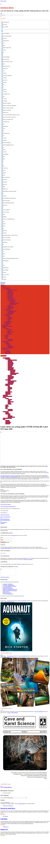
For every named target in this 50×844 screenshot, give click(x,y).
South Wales (10, 340)
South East (10, 317)
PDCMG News (11, 297)
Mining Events (10, 313)
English (4, 553)
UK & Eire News (6, 287)
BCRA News (10, 292)
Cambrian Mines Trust (12, 310)
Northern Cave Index (7, 592)
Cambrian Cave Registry (7, 584)
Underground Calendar (7, 348)
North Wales (10, 339)
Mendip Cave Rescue (14, 303)
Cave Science (8, 324)
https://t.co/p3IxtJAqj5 (22, 600)
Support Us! (7, 353)
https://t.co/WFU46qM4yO (12, 712)
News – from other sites (7, 326)
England (7, 328)
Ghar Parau (10, 296)
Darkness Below (7, 7)
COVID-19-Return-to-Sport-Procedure (7, 506)
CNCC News (10, 294)
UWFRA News (13, 304)
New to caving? (6, 591)
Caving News (8, 288)
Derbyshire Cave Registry (8, 588)
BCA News (10, 291)
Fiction (9, 344)
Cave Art (7, 342)
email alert (14, 535)
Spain (6, 337)
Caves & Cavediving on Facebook (9, 586)
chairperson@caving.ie (4, 514)
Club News (7, 315)
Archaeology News (9, 314)
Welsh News (10, 308)
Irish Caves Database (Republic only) (10, 589)
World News (5, 325)
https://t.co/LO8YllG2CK (9, 601)
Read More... (3, 814)
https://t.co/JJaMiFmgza (39, 711)
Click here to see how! (5, 577)
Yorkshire (10, 333)
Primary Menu (3, 285)
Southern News (11, 307)
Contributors (7, 351)
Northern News (11, 306)
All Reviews (7, 343)
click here (19, 564)
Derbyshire (10, 329)
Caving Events (10, 298)
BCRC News (12, 300)
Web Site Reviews (11, 347)
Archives (2, 802)
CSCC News (10, 295)
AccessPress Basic (21, 803)
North (9, 316)
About (4, 349)
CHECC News (11, 293)
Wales (9, 320)
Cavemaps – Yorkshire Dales (8, 585)
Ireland (9, 319)
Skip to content (3, 1)
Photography (7, 322)
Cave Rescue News (11, 299)
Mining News (8, 309)
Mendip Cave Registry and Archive (10, 590)
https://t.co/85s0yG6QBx (9, 657)
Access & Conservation (12, 289)
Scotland (7, 336)
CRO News (12, 302)
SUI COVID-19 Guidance (5, 504)
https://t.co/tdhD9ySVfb (23, 656)
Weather (4, 327)
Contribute (7, 350)
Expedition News (8, 321)
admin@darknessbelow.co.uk (7, 548)
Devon (9, 330)
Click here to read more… (28, 559)
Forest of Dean (11, 331)
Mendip (9, 332)
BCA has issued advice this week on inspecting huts (10, 475)
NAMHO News (11, 311)
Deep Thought (6, 341)
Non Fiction (10, 345)
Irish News (10, 305)
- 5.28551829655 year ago (6, 784)
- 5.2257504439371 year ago (6, 708)
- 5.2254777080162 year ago (6, 652)
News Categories (3, 797)
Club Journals (8, 593)
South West (10, 318)
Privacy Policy (8, 352)
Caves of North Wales (7, 587)
